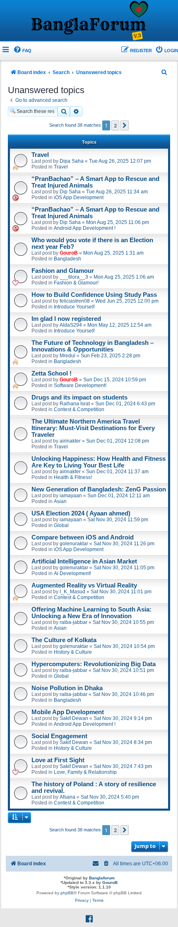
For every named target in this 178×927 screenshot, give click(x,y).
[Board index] (89, 21)
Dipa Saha (72, 161)
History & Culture (73, 652)
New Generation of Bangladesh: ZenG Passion (98, 489)
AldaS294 (71, 325)
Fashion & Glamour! (76, 283)
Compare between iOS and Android (82, 537)
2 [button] (115, 125)
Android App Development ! (84, 228)
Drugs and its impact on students (79, 397)
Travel (40, 155)
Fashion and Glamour (62, 270)
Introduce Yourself (74, 307)
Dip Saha (70, 192)
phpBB (67, 893)
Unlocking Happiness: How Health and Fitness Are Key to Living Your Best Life (98, 462)
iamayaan (71, 495)
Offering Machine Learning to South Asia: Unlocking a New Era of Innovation (91, 612)
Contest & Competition (79, 409)
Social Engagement (59, 736)
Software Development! (80, 385)
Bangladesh (67, 259)
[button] (124, 125)
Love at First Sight (57, 760)
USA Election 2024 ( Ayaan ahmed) (80, 513)
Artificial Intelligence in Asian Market (84, 561)
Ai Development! (72, 573)
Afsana (67, 797)
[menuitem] (22, 51)
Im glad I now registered (66, 318)
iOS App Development (78, 197)
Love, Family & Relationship (85, 772)
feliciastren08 (75, 301)
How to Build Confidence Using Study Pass (94, 294)
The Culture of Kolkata (63, 640)
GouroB (69, 253)
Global (61, 525)
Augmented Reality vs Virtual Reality (84, 585)
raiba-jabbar (73, 622)
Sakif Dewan (74, 718)
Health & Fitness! (73, 477)
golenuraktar (74, 544)
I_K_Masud (72, 592)
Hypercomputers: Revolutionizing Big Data (93, 664)
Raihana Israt (75, 404)
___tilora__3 (74, 277)
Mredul (67, 356)
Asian (60, 501)
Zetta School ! (51, 373)
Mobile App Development (67, 712)
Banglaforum (102, 878)
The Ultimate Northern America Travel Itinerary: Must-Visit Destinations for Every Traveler (93, 428)
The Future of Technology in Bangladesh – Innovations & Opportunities (92, 346)
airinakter (70, 441)
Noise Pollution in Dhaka (67, 688)
